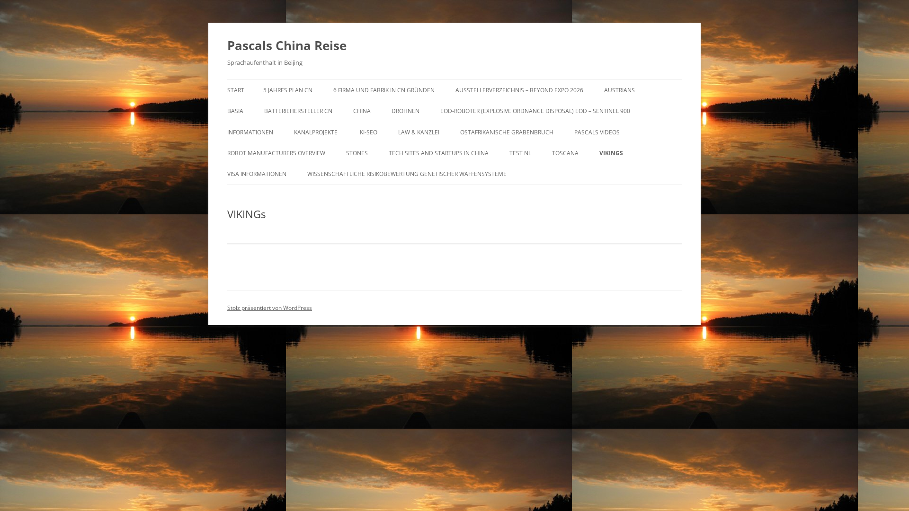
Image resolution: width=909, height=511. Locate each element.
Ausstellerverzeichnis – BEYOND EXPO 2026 (519, 90)
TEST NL (520, 153)
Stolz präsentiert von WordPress (269, 308)
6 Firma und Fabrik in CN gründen (384, 90)
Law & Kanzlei (418, 132)
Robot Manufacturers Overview (276, 153)
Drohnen (405, 111)
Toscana (565, 153)
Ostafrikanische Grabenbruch (506, 132)
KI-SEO (368, 132)
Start (235, 90)
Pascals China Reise (287, 45)
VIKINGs (611, 153)
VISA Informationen (256, 174)
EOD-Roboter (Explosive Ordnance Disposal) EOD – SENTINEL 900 (535, 111)
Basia (235, 111)
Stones (357, 153)
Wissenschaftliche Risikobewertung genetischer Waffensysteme (407, 174)
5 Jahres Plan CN (287, 90)
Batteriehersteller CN (298, 111)
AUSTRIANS (619, 90)
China (362, 111)
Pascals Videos (597, 132)
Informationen (250, 132)
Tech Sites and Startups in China (439, 153)
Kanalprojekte (316, 132)
